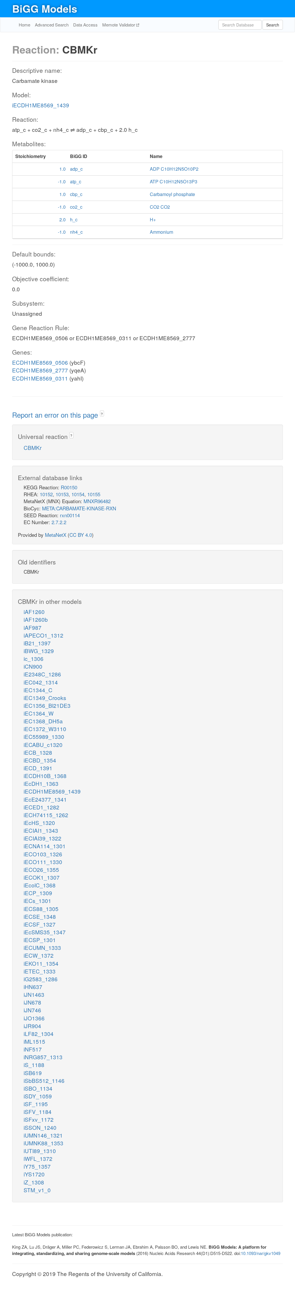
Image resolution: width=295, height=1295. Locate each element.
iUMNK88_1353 (43, 1143)
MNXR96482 (97, 501)
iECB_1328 (38, 752)
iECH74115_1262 (46, 815)
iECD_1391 (38, 768)
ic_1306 (34, 658)
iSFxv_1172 (39, 1119)
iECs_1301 (37, 900)
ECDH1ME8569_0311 (40, 378)
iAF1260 (34, 611)
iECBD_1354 (40, 760)
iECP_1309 (38, 893)
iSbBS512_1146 (44, 1080)
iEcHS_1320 (39, 822)
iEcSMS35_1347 (45, 932)
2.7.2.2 (59, 522)
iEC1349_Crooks (45, 697)
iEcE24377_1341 (45, 799)
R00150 (69, 487)
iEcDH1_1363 (41, 783)
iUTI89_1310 (40, 1151)
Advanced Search (52, 25)
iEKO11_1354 (41, 963)
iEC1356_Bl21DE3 (47, 705)
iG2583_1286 (41, 979)
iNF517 (33, 1049)
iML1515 (34, 1041)
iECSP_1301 (40, 940)
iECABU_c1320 (43, 744)
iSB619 (33, 1073)
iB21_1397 (37, 643)
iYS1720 (34, 1174)
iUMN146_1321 (43, 1135)
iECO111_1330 (43, 862)
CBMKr (32, 447)
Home (24, 25)
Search (272, 25)
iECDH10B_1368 (45, 775)
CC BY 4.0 (80, 534)
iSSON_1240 (40, 1127)
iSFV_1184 (38, 1111)
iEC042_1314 (41, 682)
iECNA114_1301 (45, 846)
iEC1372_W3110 (45, 729)
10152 (46, 494)
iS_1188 (34, 1064)
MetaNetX (55, 534)
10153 (62, 494)
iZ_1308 (34, 1182)
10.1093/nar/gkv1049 (260, 1253)
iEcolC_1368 (40, 885)
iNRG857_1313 (43, 1057)
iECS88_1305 (41, 908)
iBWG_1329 (39, 651)
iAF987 (32, 627)
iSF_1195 (36, 1104)
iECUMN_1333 (42, 947)
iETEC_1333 (40, 971)
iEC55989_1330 (44, 736)
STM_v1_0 (37, 1190)
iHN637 (33, 986)
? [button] (102, 413)
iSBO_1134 (38, 1088)
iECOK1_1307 (42, 877)
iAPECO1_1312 (43, 635)
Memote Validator (119, 25)
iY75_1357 (37, 1166)
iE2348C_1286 (42, 674)
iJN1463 (34, 994)
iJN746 (32, 1010)
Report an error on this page (56, 415)
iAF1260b (36, 619)
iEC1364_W (39, 713)
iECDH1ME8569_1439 (40, 105)
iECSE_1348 (40, 916)
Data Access (85, 25)
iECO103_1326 (43, 854)
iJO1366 (34, 1018)
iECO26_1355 (41, 869)
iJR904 (32, 1026)
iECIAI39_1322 (42, 838)
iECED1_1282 (41, 807)
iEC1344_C (38, 690)
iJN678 (32, 1002)
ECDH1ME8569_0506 (40, 362)
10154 (77, 494)
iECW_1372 (39, 955)
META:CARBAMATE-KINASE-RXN (79, 508)
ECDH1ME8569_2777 (40, 370)
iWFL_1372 (38, 1158)
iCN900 (33, 666)
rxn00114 (70, 515)
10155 (93, 494)
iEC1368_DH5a (43, 721)
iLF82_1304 (39, 1033)
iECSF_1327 (40, 924)
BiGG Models (44, 8)
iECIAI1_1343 (41, 830)
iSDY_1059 (38, 1096)
